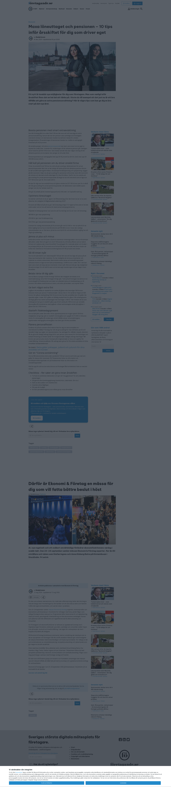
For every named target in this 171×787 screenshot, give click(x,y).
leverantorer (19, 772)
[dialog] (85, 776)
